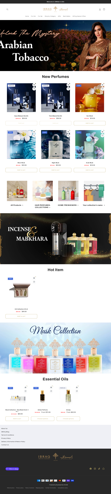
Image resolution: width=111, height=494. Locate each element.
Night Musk (55, 162)
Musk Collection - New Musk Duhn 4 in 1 (17, 410)
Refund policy (10, 487)
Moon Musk (21, 162)
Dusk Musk (89, 162)
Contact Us (5, 445)
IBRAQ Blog (5, 431)
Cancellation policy (63, 487)
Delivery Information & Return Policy (13, 441)
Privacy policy (20, 487)
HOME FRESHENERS (67, 205)
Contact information (51, 487)
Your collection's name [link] (93, 205)
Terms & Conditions (7, 435)
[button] (7, 9)
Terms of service (29, 487)
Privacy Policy (6, 438)
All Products (16, 205)
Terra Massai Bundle (55, 116)
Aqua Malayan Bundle (21, 116)
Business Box (60, 484)
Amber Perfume (43, 410)
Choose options (42, 418)
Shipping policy (40, 487)
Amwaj (68, 410)
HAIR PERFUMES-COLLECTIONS (43, 206)
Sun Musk (90, 116)
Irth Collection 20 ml (21, 309)
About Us (4, 428)
